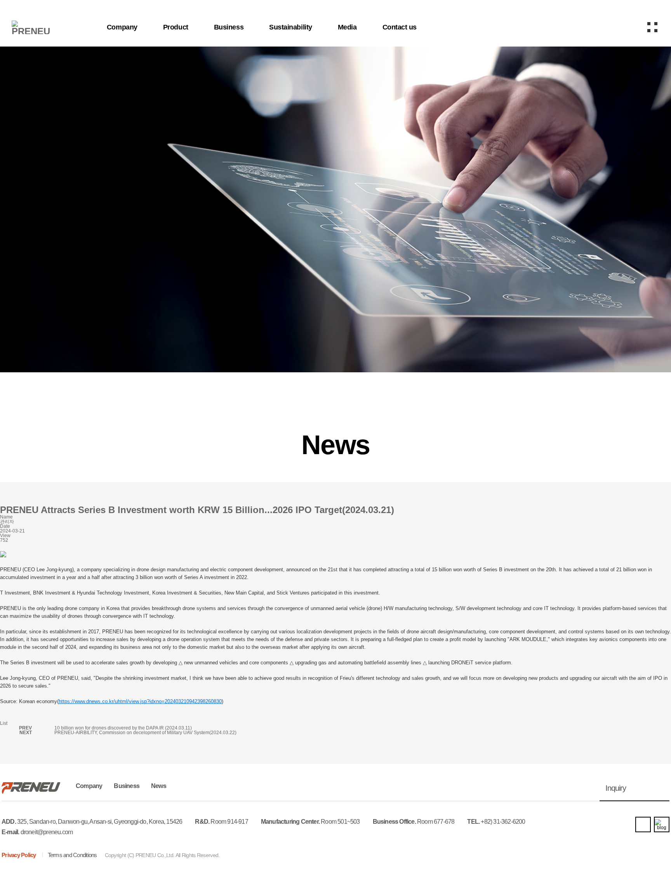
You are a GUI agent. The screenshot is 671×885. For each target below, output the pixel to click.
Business (228, 27)
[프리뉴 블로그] (661, 824)
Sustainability (290, 27)
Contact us (399, 27)
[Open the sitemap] (652, 27)
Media (347, 27)
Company (122, 27)
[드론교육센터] (611, 27)
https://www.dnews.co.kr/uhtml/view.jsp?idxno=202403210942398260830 (140, 701)
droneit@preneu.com (47, 832)
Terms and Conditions (72, 855)
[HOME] (46, 252)
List (3, 723)
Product (175, 27)
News (158, 786)
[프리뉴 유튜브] (643, 824)
